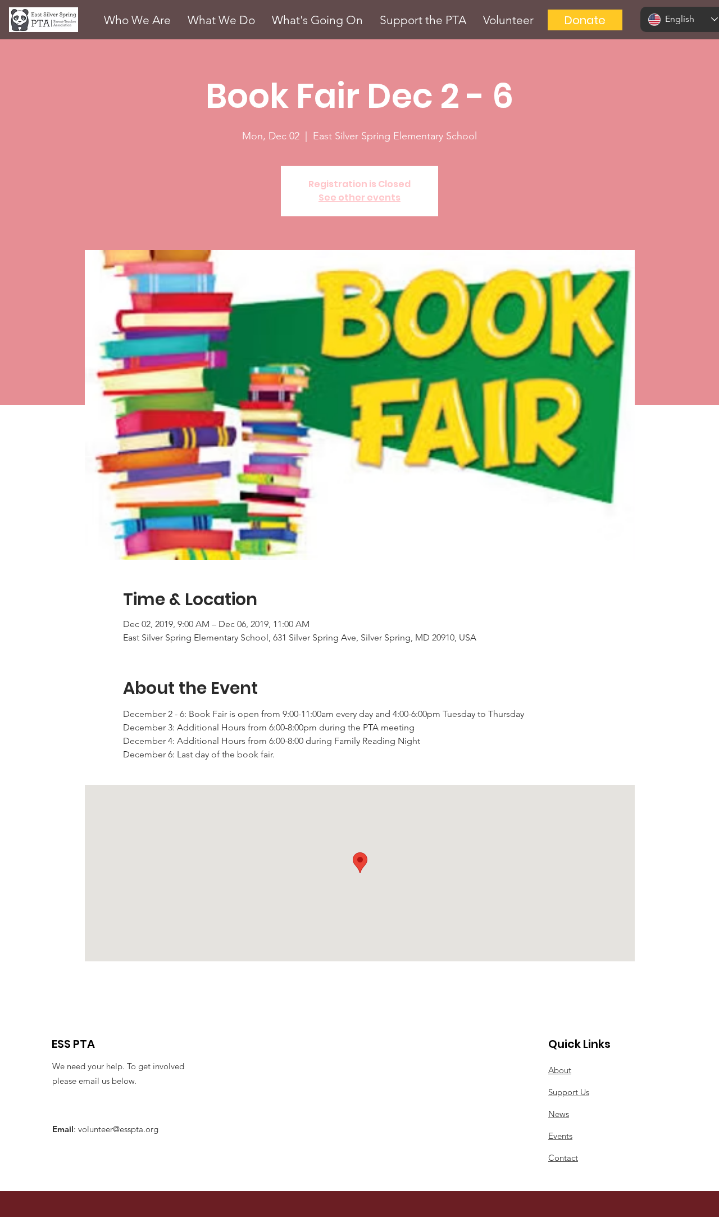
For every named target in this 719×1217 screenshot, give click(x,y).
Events (560, 1135)
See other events (359, 197)
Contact (563, 1157)
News (558, 1114)
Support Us (568, 1092)
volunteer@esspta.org (118, 1129)
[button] (137, 20)
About (559, 1070)
